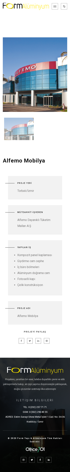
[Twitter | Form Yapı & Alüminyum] (32, 460)
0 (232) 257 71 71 (37, 407)
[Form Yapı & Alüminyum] (26, 6)
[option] (35, 74)
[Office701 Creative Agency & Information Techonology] (35, 447)
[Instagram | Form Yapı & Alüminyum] (23, 460)
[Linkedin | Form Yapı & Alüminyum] (49, 460)
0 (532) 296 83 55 (38, 412)
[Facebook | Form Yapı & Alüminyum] (40, 460)
